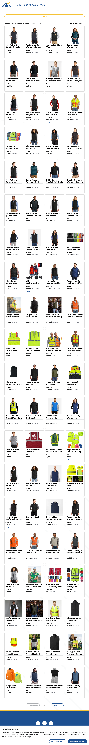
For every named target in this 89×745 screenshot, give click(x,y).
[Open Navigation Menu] (85, 5)
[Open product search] (81, 5)
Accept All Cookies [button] (77, 741)
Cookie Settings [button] (57, 741)
